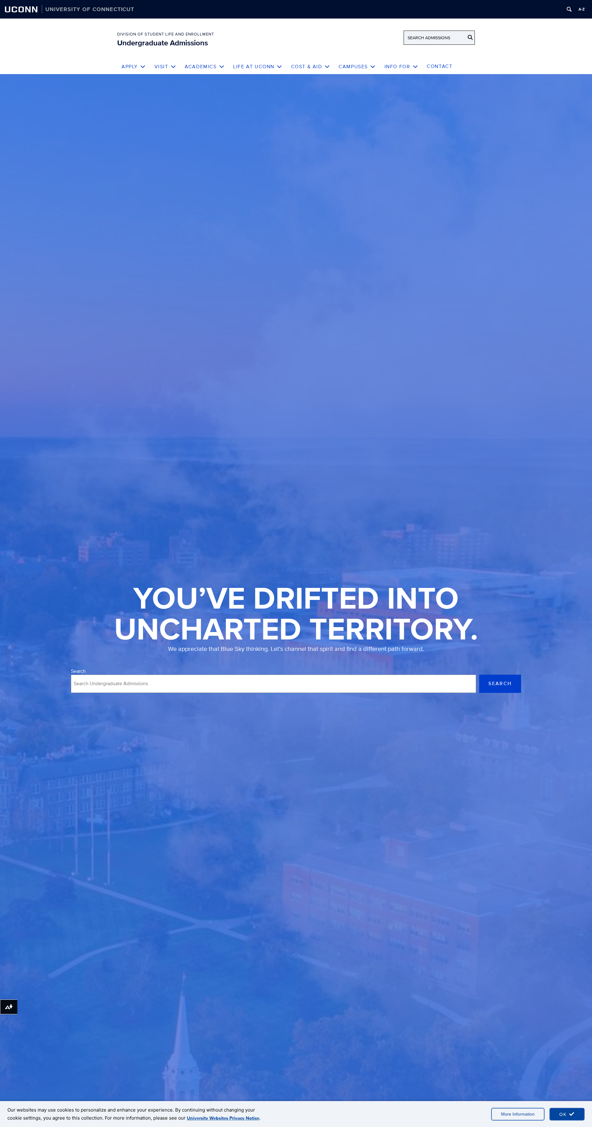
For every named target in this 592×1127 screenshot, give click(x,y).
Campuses (353, 66)
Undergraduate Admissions (162, 42)
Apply (129, 66)
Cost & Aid (306, 66)
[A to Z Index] (581, 9)
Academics (200, 66)
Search (78, 671)
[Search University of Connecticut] (569, 9)
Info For (397, 66)
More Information (518, 1114)
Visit (161, 66)
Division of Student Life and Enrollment (165, 34)
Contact (439, 66)
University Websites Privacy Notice (223, 1118)
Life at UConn (253, 66)
